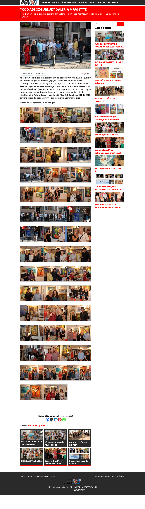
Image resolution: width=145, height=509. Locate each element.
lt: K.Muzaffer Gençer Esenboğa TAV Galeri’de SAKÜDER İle (107, 118)
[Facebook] (47, 419)
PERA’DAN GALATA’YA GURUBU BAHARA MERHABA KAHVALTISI (108, 206)
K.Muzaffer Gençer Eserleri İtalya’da (108, 81)
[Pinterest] (60, 419)
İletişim (122, 476)
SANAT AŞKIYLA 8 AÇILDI (106, 134)
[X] (51, 419)
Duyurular (83, 2)
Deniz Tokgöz (41, 73)
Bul (121, 24)
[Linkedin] (56, 419)
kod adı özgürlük (36, 425)
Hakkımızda (99, 476)
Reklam (115, 476)
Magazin (56, 2)
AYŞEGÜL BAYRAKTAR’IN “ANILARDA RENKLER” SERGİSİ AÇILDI (109, 45)
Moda (92, 2)
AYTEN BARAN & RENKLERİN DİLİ (108, 169)
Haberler (46, 2)
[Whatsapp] (64, 419)
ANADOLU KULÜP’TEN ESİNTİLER (105, 100)
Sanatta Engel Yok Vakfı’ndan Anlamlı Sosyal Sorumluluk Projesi (108, 151)
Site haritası (53, 487)
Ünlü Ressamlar (69, 2)
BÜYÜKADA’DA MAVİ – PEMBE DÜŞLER (109, 63)
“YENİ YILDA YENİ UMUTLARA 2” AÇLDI (83, 487)
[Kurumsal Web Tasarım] (79, 490)
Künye (107, 476)
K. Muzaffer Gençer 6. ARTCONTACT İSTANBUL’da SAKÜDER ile (108, 188)
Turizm (115, 2)
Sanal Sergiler (103, 2)
